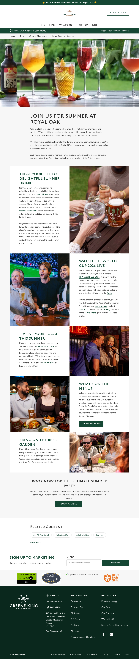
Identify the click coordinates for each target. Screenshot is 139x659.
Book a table (69, 504)
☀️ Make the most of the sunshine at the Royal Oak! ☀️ (69, 2)
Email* (70, 557)
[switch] (54, 337)
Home (12, 36)
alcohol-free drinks (28, 210)
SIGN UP (115, 563)
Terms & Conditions (121, 654)
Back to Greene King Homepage (115, 625)
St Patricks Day (82, 535)
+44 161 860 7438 (54, 601)
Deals (52, 25)
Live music (47, 362)
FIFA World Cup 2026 (89, 277)
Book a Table (118, 13)
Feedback (75, 625)
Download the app (109, 601)
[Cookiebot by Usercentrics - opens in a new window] (117, 301)
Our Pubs (105, 607)
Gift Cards (75, 619)
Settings (119, 347)
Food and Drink (77, 607)
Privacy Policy (91, 654)
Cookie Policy (75, 654)
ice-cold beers (43, 194)
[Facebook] (103, 635)
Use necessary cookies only (69, 356)
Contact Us (76, 601)
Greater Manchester (38, 36)
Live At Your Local (41, 535)
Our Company (107, 613)
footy (109, 293)
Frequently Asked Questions (83, 637)
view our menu (91, 424)
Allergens (75, 631)
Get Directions (52, 631)
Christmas (75, 613)
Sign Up (83, 25)
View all (34, 542)
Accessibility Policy (58, 654)
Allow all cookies (109, 356)
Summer (99, 535)
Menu (42, 25)
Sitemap (105, 654)
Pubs (22, 36)
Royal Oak (57, 36)
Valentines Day (62, 535)
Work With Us (107, 619)
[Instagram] (111, 635)
